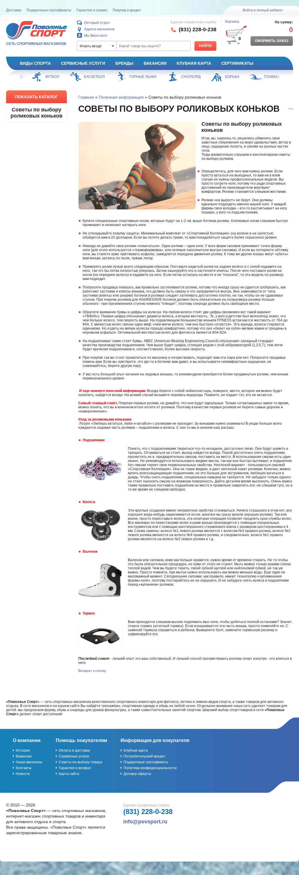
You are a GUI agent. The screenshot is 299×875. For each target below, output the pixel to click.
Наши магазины (29, 762)
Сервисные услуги (83, 63)
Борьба (232, 77)
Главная (86, 97)
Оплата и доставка (74, 750)
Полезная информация (121, 97)
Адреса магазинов (99, 29)
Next (276, 76)
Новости (23, 774)
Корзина (232, 22)
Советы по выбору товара (80, 762)
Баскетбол (94, 77)
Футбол (52, 77)
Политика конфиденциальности (150, 768)
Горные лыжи (143, 77)
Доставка (13, 10)
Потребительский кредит (144, 756)
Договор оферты (137, 774)
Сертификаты (237, 63)
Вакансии (155, 63)
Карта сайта (69, 774)
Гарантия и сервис (92, 10)
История (23, 750)
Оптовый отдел (97, 23)
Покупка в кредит (127, 10)
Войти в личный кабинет (263, 10)
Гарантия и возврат (75, 768)
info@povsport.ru (145, 822)
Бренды (124, 63)
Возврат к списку (92, 671)
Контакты (24, 768)
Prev (22, 76)
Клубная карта (194, 63)
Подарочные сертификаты (49, 10)
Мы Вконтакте (95, 36)
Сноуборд (191, 77)
